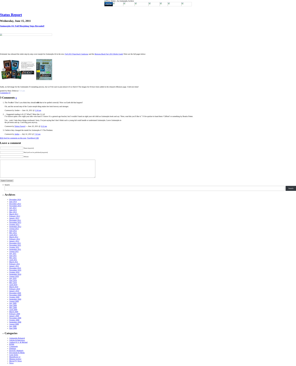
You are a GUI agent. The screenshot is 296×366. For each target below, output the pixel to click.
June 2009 (13, 305)
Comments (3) (5, 93)
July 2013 (12, 208)
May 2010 (13, 283)
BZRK (11, 344)
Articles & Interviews (17, 340)
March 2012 (13, 237)
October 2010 (14, 272)
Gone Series (13, 355)
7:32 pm (37, 134)
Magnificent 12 (14, 357)
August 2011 (14, 251)
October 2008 (14, 320)
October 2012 (14, 224)
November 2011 (15, 245)
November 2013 (15, 206)
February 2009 (14, 314)
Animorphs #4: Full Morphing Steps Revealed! (22, 26)
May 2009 (13, 308)
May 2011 (13, 258)
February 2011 (14, 264)
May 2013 (13, 212)
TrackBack (33, 138)
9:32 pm (44, 126)
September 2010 (15, 274)
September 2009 (15, 299)
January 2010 (14, 291)
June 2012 (13, 231)
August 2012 (14, 229)
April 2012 (13, 235)
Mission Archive (15, 359)
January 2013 (14, 218)
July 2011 (12, 254)
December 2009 (15, 293)
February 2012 (14, 239)
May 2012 (13, 233)
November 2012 (15, 222)
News (11, 363)
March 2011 (13, 262)
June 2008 (13, 328)
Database (12, 349)
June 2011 (13, 256)
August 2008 (14, 324)
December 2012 (15, 220)
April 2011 (13, 260)
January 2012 (14, 241)
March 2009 (13, 312)
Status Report (11, 15)
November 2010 (15, 270)
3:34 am (38, 110)
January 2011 (14, 266)
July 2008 (12, 326)
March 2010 (13, 287)
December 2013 (15, 204)
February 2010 (14, 289)
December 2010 (15, 268)
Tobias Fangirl (19, 126)
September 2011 (15, 249)
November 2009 (15, 295)
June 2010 (13, 281)
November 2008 (15, 318)
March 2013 (13, 214)
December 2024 (15, 200)
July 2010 (12, 278)
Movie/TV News (15, 361)
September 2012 (15, 227)
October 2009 (14, 297)
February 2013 (14, 216)
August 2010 (14, 276)
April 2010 (13, 285)
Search (7, 185)
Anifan (16, 134)
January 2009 (14, 316)
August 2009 (14, 301)
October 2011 (14, 247)
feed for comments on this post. (13, 138)
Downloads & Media (17, 353)
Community (13, 346)
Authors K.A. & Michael (18, 342)
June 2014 (13, 202)
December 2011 (15, 243)
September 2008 (15, 322)
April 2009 (13, 310)
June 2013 (13, 210)
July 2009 (12, 303)
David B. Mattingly (16, 351)
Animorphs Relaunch (17, 338)
